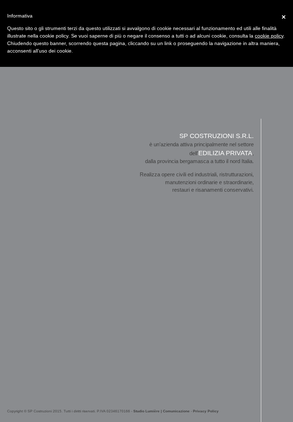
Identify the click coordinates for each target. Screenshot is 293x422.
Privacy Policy (206, 411)
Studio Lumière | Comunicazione (161, 411)
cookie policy (269, 36)
